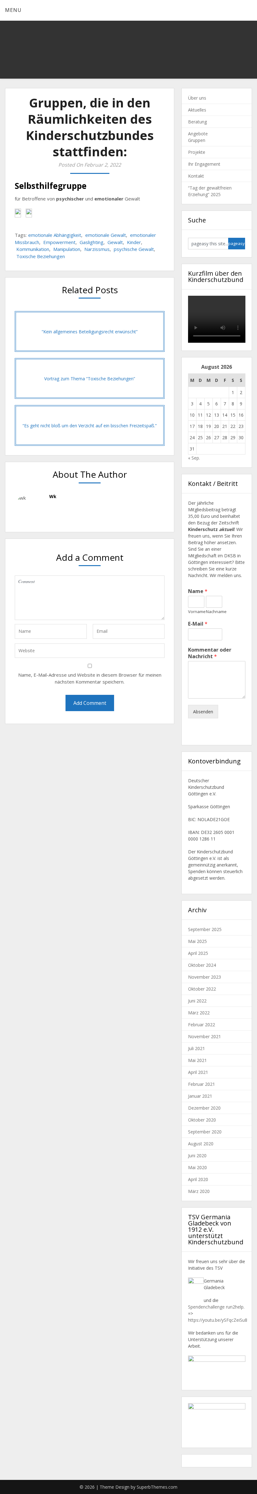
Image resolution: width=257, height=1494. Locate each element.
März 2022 (199, 1013)
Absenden (203, 712)
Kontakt (196, 176)
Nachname (214, 611)
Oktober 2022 (202, 989)
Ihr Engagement (204, 164)
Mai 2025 (197, 941)
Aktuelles (197, 110)
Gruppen (196, 140)
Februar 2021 (201, 1084)
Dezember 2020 (204, 1108)
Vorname (196, 611)
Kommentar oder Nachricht (209, 653)
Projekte (196, 152)
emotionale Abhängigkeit (54, 235)
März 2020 (199, 1191)
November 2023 (204, 977)
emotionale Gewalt (105, 235)
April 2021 (198, 1072)
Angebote (198, 134)
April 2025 (198, 953)
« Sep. (194, 458)
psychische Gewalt (134, 249)
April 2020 (198, 1179)
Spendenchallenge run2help (216, 1307)
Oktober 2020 (202, 1120)
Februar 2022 (201, 1025)
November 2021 (204, 1036)
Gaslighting (91, 242)
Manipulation (66, 249)
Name (197, 591)
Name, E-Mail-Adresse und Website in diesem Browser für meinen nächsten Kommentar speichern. (89, 678)
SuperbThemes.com (157, 1487)
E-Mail (197, 624)
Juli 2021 (196, 1048)
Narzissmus (97, 249)
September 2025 (205, 929)
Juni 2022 (197, 1001)
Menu (13, 10)
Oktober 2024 (202, 965)
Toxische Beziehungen (40, 256)
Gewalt (115, 242)
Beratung (197, 122)
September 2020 (205, 1132)
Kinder (134, 242)
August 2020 (200, 1144)
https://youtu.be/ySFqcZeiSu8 (217, 1320)
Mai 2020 (197, 1167)
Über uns (197, 98)
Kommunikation (32, 249)
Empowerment (59, 242)
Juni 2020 (197, 1155)
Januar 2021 (200, 1096)
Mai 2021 (197, 1060)
